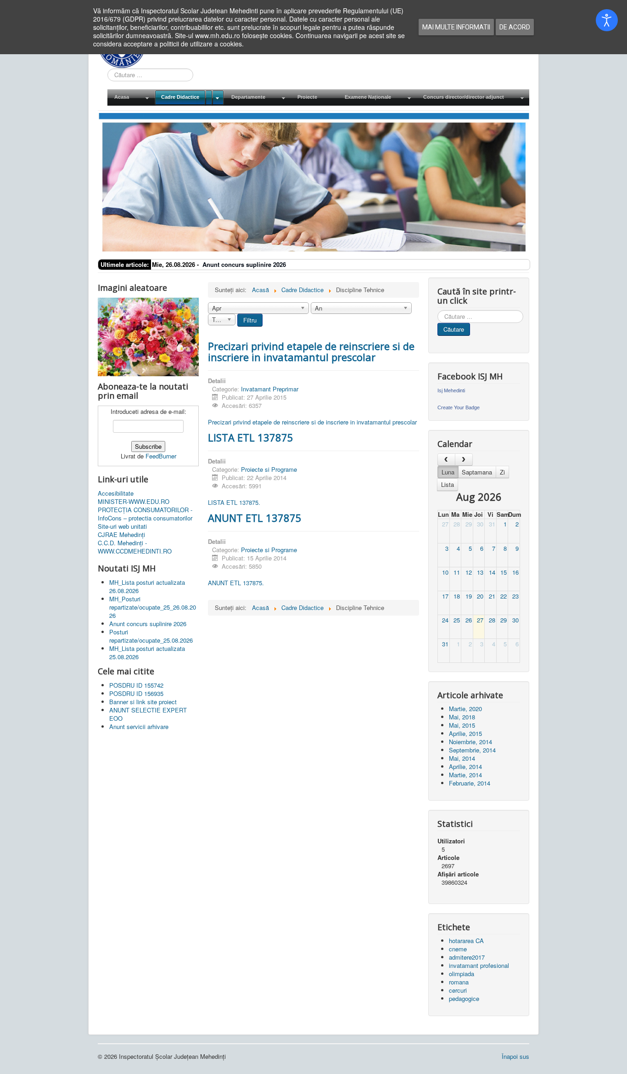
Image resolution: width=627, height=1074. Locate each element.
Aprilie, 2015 (465, 733)
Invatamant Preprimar (269, 388)
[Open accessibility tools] (607, 20)
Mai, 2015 (462, 725)
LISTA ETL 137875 (250, 437)
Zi (502, 472)
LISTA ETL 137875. (234, 502)
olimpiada (461, 973)
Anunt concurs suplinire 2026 (244, 264)
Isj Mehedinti (451, 390)
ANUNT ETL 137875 (255, 518)
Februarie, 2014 (469, 783)
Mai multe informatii (456, 27)
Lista (447, 484)
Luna (448, 472)
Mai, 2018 (462, 716)
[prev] (446, 459)
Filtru (250, 320)
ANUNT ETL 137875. (236, 582)
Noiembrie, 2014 (470, 741)
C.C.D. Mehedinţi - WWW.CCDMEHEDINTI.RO (135, 547)
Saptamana (477, 472)
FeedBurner (161, 456)
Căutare (453, 329)
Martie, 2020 (465, 708)
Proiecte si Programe (269, 469)
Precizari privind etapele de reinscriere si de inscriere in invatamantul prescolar (311, 351)
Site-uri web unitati (122, 526)
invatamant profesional (479, 965)
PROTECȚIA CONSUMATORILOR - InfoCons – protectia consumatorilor (145, 514)
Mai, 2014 (462, 758)
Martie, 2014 (465, 774)
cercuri (458, 990)
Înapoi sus (515, 1056)
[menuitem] (130, 98)
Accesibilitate (116, 493)
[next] (464, 459)
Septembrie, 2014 (472, 750)
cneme (458, 948)
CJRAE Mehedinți (121, 535)
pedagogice (464, 998)
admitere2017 (467, 957)
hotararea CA (466, 940)
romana (459, 982)
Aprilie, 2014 (465, 766)
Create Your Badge (458, 407)
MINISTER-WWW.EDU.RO (133, 501)
